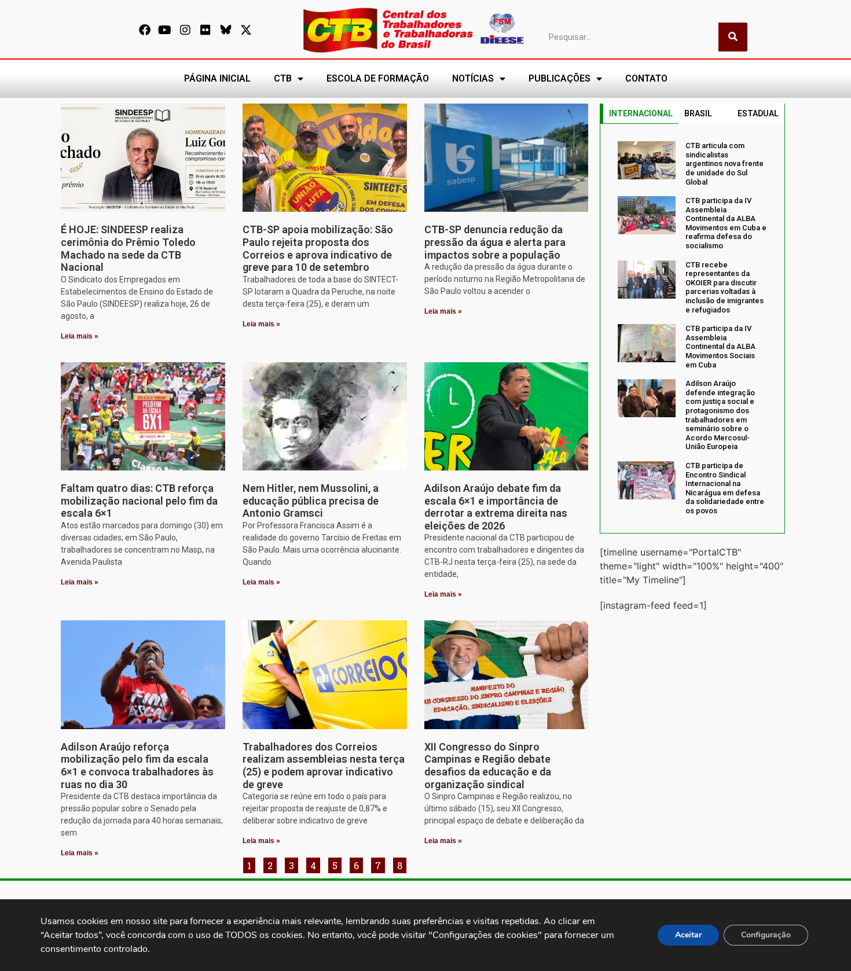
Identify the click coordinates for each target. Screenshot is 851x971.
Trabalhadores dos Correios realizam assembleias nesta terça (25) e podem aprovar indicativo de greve (324, 765)
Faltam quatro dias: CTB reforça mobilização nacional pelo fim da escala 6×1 (139, 500)
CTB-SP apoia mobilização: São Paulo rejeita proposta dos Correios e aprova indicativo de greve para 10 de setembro (318, 248)
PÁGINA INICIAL (217, 78)
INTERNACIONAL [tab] (641, 113)
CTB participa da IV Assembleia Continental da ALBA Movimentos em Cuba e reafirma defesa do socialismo (725, 223)
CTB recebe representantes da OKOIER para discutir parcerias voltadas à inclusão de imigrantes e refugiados (724, 287)
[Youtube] (165, 30)
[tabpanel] (692, 328)
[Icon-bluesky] (226, 30)
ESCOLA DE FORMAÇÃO (378, 78)
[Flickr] (205, 30)
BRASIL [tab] (698, 113)
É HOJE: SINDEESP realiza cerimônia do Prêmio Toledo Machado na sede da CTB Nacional (128, 248)
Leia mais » (79, 336)
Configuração (766, 934)
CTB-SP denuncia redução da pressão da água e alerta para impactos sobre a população (495, 241)
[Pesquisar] (732, 37)
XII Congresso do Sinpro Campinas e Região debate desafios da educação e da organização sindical (487, 765)
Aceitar (688, 934)
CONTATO (646, 78)
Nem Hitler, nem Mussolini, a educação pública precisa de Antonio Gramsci (311, 500)
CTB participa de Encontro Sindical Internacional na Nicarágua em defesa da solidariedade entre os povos (724, 488)
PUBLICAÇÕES (559, 78)
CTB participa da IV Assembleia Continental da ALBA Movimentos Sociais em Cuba (720, 346)
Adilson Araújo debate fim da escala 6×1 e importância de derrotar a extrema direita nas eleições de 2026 (495, 507)
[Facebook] (144, 30)
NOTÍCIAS (473, 78)
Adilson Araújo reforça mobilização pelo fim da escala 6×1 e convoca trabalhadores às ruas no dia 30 (137, 765)
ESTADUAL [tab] (758, 113)
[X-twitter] (246, 30)
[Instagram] (185, 30)
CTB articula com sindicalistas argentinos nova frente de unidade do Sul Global (724, 163)
